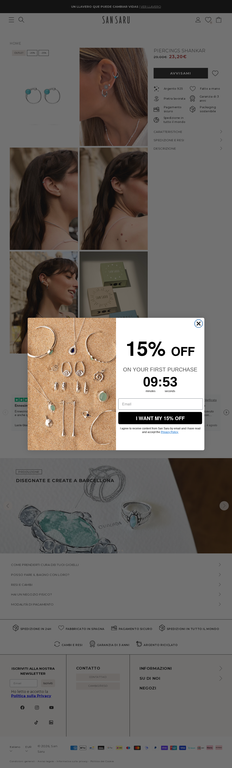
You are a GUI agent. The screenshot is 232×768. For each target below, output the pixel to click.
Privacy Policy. (170, 432)
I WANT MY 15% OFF (160, 418)
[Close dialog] (199, 324)
